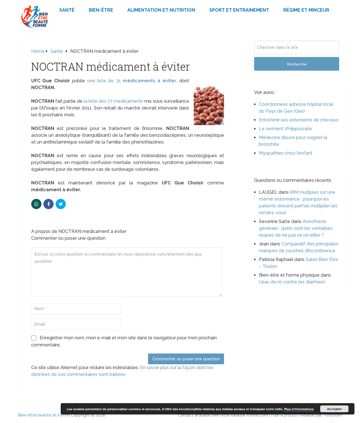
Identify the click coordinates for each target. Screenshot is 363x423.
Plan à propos (284, 415)
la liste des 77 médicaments (113, 101)
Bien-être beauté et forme (44, 415)
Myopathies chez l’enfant (285, 153)
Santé (67, 10)
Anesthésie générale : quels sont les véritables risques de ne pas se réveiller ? (296, 228)
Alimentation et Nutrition (161, 10)
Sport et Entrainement (239, 10)
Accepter (334, 408)
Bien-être (101, 10)
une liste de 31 (131, 80)
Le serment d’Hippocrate (285, 128)
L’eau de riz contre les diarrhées (292, 282)
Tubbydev (333, 415)
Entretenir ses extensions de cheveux (298, 120)
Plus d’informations (299, 409)
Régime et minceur (306, 10)
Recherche (297, 64)
